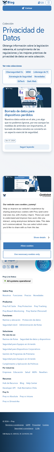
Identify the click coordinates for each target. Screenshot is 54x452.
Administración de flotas (30, 325)
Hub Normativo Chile (27, 388)
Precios (28, 295)
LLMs (37, 428)
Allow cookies (27, 246)
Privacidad (36, 425)
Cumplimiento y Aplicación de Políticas (20, 364)
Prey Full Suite (9, 306)
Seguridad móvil (10, 325)
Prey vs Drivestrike (11, 401)
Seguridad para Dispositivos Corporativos (21, 349)
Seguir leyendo (27, 147)
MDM (28, 72)
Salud (27, 372)
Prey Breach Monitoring (13, 311)
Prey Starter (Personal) (36, 311)
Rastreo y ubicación (11, 320)
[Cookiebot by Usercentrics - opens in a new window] (39, 195)
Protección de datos (31, 320)
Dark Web (31, 81)
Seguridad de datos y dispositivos (35, 339)
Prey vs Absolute (10, 396)
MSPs (34, 372)
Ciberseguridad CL (14, 72)
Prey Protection (25, 306)
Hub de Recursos (10, 383)
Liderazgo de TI (41, 72)
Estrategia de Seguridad (20, 77)
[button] (49, 3)
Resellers (43, 372)
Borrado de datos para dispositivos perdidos (19, 113)
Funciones (17, 295)
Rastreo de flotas (10, 339)
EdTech (21, 81)
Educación (18, 372)
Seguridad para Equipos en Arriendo (19, 344)
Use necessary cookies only (27, 254)
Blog (22, 383)
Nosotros (7, 295)
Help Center (31, 383)
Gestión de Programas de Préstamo (19, 354)
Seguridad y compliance (23, 428)
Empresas (7, 372)
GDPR (28, 425)
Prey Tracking (40, 306)
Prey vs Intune (26, 396)
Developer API (9, 388)
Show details (40, 237)
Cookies (46, 425)
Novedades (39, 77)
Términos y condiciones (14, 425)
